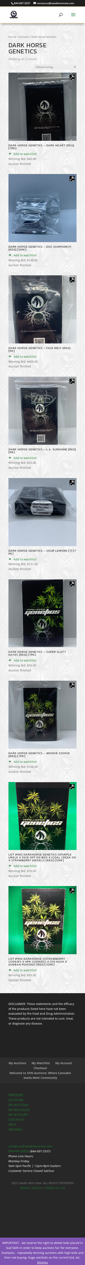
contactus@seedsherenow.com (30, 1146)
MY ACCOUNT (18, 1114)
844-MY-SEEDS (18, 1151)
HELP (12, 1124)
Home (12, 37)
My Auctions (17, 1063)
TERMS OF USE (55, 1188)
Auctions (23, 37)
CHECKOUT (16, 1119)
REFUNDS (15, 1129)
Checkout (40, 1068)
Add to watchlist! (25, 154)
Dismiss (42, 1262)
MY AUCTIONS (18, 1105)
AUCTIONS (15, 1100)
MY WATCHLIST (19, 1110)
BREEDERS (15, 1095)
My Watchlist (41, 1063)
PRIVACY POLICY (31, 1188)
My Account (63, 1063)
